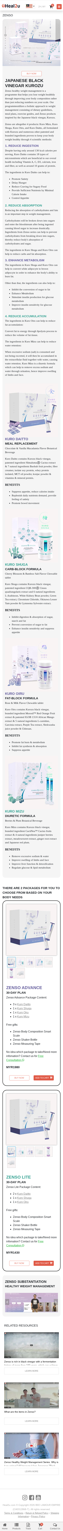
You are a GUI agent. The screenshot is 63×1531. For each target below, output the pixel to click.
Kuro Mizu (23, 1016)
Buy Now (31, 73)
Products (16, 1528)
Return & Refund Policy (37, 1513)
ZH (39, 6)
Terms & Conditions (13, 1513)
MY (44, 6)
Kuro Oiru (23, 1012)
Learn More (31, 1371)
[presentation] (7, 1302)
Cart (40, 1528)
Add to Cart (42, 1078)
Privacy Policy (38, 1516)
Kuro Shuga (24, 1008)
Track (28, 1528)
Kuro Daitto (24, 1004)
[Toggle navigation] (59, 6)
